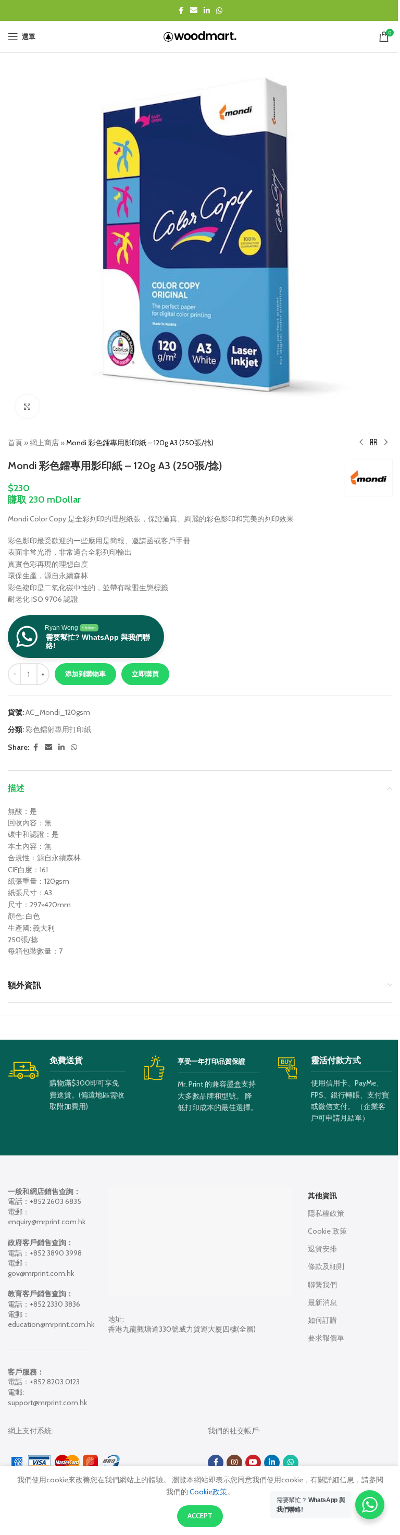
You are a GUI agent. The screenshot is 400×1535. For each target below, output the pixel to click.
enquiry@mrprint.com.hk (46, 1221)
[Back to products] (373, 442)
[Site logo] (200, 35)
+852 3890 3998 (56, 1253)
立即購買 (145, 673)
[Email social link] (194, 11)
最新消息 (322, 1302)
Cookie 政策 (327, 1231)
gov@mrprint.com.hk (41, 1273)
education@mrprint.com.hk (51, 1324)
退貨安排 (322, 1248)
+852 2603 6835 (55, 1201)
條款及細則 (326, 1266)
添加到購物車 (85, 673)
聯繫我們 (322, 1284)
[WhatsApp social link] (219, 11)
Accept (200, 1516)
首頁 (15, 442)
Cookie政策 (207, 1491)
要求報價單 (326, 1338)
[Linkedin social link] (207, 11)
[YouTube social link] (253, 1462)
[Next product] (386, 442)
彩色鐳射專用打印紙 (58, 729)
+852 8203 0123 (55, 1381)
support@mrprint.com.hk (47, 1402)
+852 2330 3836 (55, 1304)
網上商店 (44, 442)
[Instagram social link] (234, 1462)
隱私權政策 (326, 1213)
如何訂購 (322, 1320)
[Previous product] (361, 442)
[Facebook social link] (180, 11)
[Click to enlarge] (27, 406)
